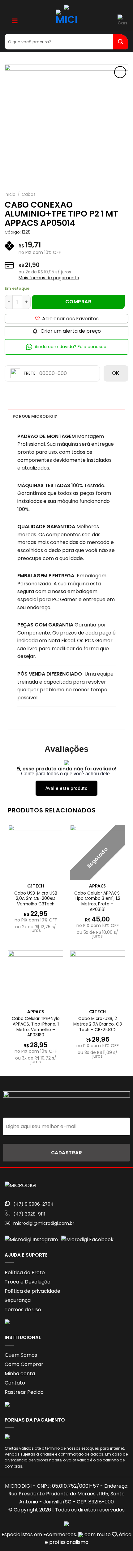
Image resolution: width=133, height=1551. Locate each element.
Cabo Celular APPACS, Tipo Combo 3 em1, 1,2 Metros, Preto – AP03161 (97, 901)
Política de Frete (25, 1272)
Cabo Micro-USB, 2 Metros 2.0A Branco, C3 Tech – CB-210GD (97, 1024)
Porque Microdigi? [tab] (35, 416)
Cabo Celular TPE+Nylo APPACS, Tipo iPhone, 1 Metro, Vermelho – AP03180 (36, 1027)
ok (116, 373)
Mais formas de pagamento (49, 278)
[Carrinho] (123, 20)
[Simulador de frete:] (52, 373)
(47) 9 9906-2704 (33, 1204)
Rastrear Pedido (24, 1392)
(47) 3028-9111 (29, 1214)
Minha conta (20, 1373)
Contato (15, 1382)
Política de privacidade (32, 1291)
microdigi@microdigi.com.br (43, 1223)
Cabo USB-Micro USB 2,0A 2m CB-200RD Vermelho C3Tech (35, 899)
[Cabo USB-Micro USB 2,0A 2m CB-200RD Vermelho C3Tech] (35, 852)
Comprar (78, 301)
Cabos (29, 194)
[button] (66, 318)
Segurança (18, 1300)
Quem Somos (21, 1355)
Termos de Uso (23, 1309)
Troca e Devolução (27, 1281)
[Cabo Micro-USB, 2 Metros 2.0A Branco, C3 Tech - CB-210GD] (97, 977)
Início (10, 194)
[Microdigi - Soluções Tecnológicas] (66, 20)
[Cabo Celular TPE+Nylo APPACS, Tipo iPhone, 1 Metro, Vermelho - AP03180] (35, 977)
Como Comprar (24, 1364)
